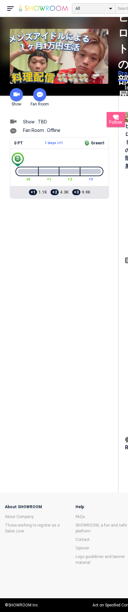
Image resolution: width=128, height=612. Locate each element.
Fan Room (40, 104)
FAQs (80, 516)
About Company (19, 516)
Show (16, 104)
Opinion (82, 548)
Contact (82, 539)
